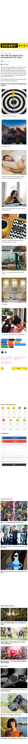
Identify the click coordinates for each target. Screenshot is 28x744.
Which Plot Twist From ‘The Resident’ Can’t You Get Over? (14, 547)
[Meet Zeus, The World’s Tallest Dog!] (14, 703)
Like (3, 429)
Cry (3, 417)
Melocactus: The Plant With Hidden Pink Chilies (13, 662)
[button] (22, 45)
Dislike (19, 417)
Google (15, 441)
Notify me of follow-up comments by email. (12, 457)
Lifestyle (4, 53)
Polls (9, 53)
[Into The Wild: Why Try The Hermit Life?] (14, 614)
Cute (8, 417)
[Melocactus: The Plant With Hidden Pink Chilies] (14, 653)
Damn (14, 417)
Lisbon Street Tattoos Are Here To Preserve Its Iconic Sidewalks (14, 690)
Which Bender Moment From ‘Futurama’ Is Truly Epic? (14, 572)
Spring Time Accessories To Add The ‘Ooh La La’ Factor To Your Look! (6, 358)
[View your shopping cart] (20, 45)
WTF (24, 429)
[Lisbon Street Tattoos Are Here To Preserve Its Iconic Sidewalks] (14, 678)
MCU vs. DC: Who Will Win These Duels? (12, 522)
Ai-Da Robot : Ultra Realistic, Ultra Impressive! (13, 738)
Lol (25, 417)
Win (17, 429)
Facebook (15, 438)
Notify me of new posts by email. (10, 461)
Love (11, 429)
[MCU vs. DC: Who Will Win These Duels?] (14, 511)
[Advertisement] (14, 21)
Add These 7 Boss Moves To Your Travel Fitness (13, 642)
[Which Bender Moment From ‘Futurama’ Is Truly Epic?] (14, 560)
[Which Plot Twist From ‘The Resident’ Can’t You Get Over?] (14, 535)
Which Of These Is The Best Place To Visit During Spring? (20, 358)
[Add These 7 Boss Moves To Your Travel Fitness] (14, 633)
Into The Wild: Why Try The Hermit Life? (13, 623)
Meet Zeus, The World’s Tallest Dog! (11, 714)
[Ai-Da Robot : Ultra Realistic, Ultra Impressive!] (14, 727)
